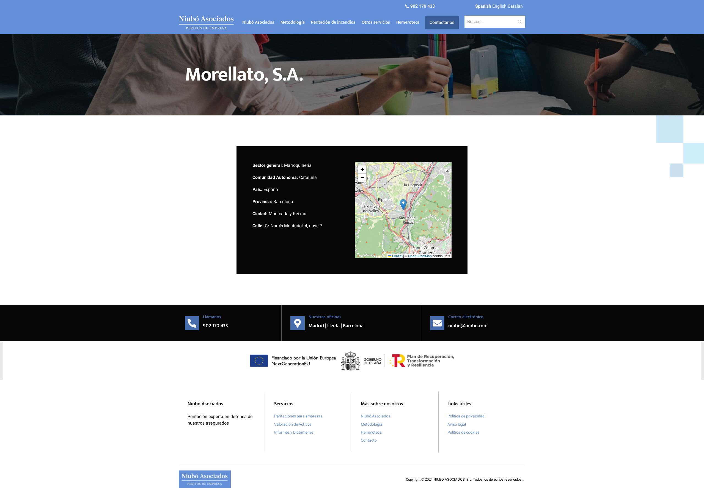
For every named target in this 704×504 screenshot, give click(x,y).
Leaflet (396, 255)
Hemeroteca (407, 22)
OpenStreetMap (420, 255)
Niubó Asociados (258, 22)
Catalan (515, 6)
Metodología (292, 22)
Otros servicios (376, 22)
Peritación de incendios (333, 22)
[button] (403, 204)
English (499, 6)
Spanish (483, 6)
